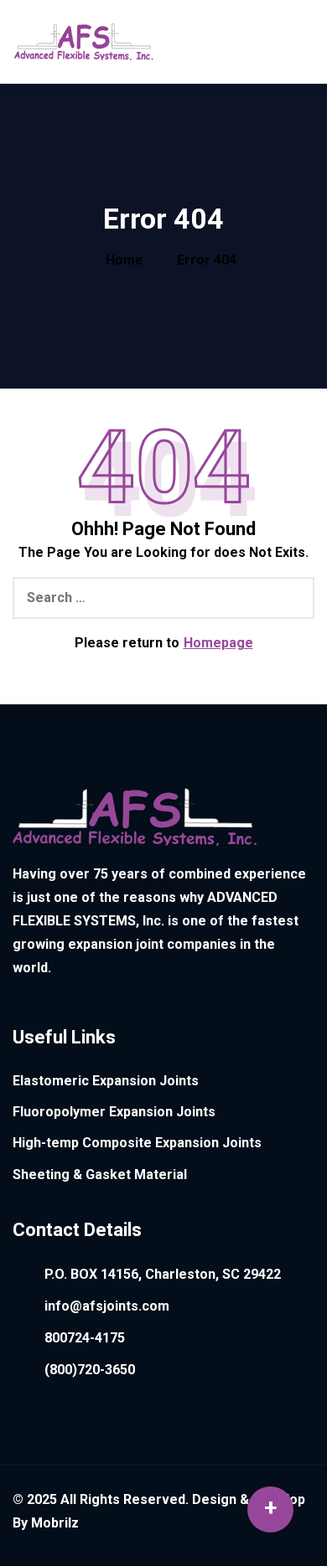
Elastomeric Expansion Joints (106, 1081)
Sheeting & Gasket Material (100, 1174)
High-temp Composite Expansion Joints (137, 1143)
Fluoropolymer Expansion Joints (114, 1112)
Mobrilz (55, 1523)
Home (124, 260)
